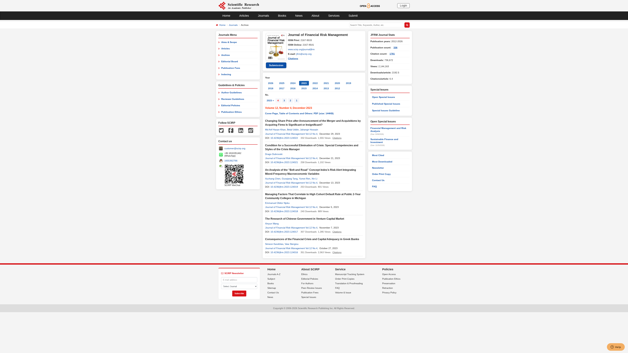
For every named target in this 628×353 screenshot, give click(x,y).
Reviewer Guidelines (232, 99)
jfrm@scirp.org (304, 54)
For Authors (307, 283)
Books (282, 15)
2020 (337, 83)
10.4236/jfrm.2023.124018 (284, 211)
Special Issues (308, 297)
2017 (281, 88)
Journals (263, 15)
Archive (225, 55)
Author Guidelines (231, 92)
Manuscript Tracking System (349, 274)
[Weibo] (250, 130)
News (299, 15)
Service (340, 269)
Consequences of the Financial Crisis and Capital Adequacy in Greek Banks (312, 239)
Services (334, 15)
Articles (244, 15)
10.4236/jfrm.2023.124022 (284, 138)
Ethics (304, 274)
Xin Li (314, 178)
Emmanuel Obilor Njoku (277, 203)
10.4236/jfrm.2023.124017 (284, 231)
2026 (270, 83)
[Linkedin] (240, 130)
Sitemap (271, 288)
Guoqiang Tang (290, 178)
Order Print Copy (381, 174)
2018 (270, 88)
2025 (281, 83)
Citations (293, 58)
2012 (337, 88)
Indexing (226, 74)
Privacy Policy (389, 292)
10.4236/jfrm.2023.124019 (284, 186)
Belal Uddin (293, 129)
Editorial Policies (230, 105)
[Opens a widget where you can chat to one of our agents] (616, 347)
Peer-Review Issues (311, 288)
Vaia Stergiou (291, 244)
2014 (315, 88)
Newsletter (378, 168)
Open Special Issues (383, 97)
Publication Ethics (231, 112)
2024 (293, 83)
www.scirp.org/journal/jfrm (301, 49)
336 (395, 47)
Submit (353, 15)
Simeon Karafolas (274, 244)
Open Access (389, 274)
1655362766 (230, 160)
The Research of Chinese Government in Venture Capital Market (304, 218)
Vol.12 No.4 (311, 134)
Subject (271, 278)
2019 (348, 83)
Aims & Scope (229, 42)
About (315, 15)
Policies (387, 269)
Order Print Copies (344, 278)
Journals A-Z (273, 274)
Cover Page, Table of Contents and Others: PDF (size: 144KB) (299, 113)
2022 (315, 83)
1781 (392, 53)
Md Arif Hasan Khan (275, 129)
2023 (304, 83)
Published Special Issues (386, 103)
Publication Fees (230, 68)
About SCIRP (310, 269)
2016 (293, 88)
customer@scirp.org (234, 148)
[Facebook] (230, 130)
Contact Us (378, 180)
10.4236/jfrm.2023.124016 (284, 252)
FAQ (374, 186)
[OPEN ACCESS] (370, 5)
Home (226, 15)
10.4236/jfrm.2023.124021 (284, 162)
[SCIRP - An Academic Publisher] (238, 5)
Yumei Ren (304, 178)
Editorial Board (229, 61)
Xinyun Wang (272, 223)
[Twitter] (221, 130)
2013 (326, 88)
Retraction (387, 288)
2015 (304, 88)
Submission (276, 65)
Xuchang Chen (272, 178)
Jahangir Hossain (309, 129)
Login (403, 5)
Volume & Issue (343, 292)
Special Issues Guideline (386, 110)
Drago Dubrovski (273, 154)
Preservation (388, 283)
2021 (326, 83)
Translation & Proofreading (349, 283)
